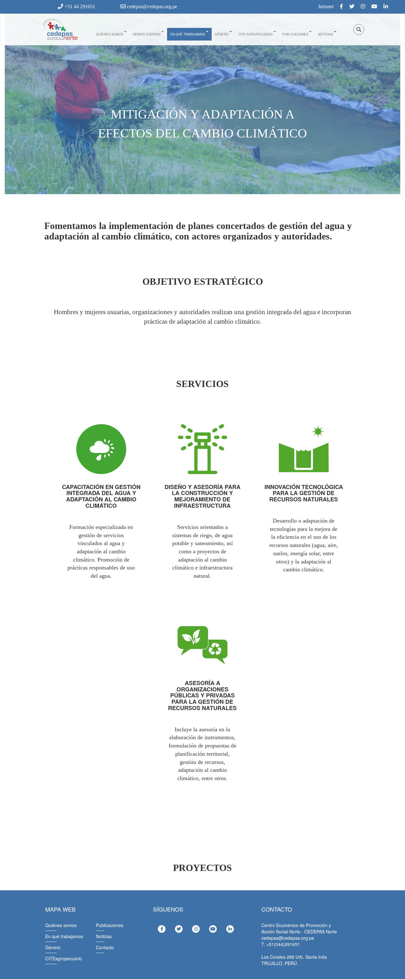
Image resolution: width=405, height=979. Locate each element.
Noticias (325, 34)
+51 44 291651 (80, 6)
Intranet (325, 6)
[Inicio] (60, 29)
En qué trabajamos (187, 34)
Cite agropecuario (255, 34)
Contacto (105, 947)
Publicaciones (295, 34)
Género (222, 34)
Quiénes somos (109, 34)
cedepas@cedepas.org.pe (151, 6)
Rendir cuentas (147, 34)
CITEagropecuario (63, 958)
